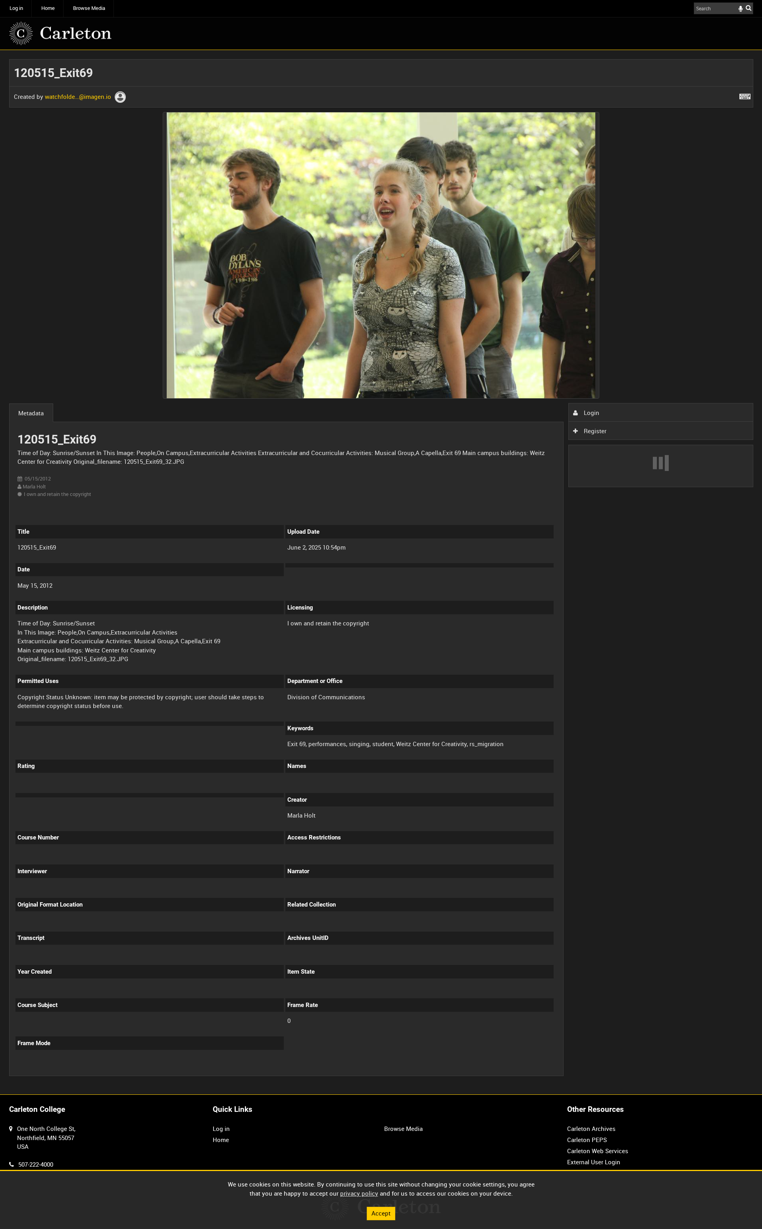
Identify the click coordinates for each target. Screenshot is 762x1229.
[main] (381, 572)
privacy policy (359, 1193)
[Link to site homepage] (60, 33)
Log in (16, 8)
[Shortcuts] (744, 95)
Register (594, 431)
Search (748, 8)
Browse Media (89, 8)
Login (590, 413)
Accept (381, 1213)
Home (48, 8)
